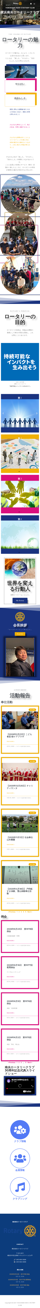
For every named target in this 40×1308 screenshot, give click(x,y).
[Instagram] (17, 1298)
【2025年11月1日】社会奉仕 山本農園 (20, 838)
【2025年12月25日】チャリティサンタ (20, 787)
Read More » (10, 741)
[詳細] (31, 4)
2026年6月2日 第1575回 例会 (19, 1038)
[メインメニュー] (34, 4)
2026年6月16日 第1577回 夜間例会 (20, 966)
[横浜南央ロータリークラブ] (13, 4)
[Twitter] (23, 1298)
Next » (29, 912)
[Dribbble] (20, 1298)
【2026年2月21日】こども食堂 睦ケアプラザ (19, 735)
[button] (3, 413)
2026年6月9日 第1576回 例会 (19, 1002)
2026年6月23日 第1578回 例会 (20, 930)
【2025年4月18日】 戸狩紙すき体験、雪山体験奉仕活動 (19, 891)
